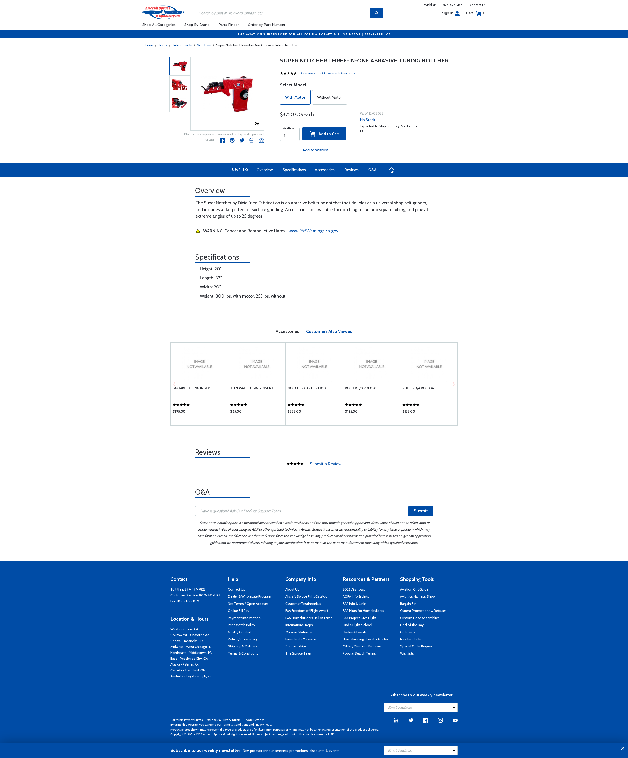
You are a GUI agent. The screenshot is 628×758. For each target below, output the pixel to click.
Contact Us (478, 5)
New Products (410, 639)
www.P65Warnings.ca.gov (313, 230)
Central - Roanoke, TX (186, 641)
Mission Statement (299, 632)
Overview (265, 169)
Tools (162, 45)
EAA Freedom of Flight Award (306, 611)
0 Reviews (307, 73)
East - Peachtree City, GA (189, 658)
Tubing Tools (182, 45)
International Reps (299, 625)
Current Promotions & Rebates (423, 611)
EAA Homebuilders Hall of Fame (308, 618)
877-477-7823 (453, 5)
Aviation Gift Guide (414, 589)
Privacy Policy (263, 724)
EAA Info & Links (354, 603)
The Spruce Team (298, 653)
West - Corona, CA (184, 629)
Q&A (372, 169)
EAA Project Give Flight (359, 618)
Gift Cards (407, 632)
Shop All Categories (159, 24)
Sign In (447, 13)
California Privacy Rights (186, 719)
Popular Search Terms (359, 653)
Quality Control (239, 632)
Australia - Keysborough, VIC (191, 676)
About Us (292, 589)
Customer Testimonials (303, 603)
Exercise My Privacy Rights (223, 719)
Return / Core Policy (243, 639)
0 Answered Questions (337, 73)
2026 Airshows (354, 589)
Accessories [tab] (287, 331)
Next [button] (453, 384)
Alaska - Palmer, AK (184, 664)
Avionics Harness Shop (417, 596)
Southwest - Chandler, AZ (189, 635)
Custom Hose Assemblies (420, 618)
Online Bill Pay (238, 611)
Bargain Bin (408, 603)
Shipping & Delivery (242, 646)
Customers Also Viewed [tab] (329, 331)
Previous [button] (174, 384)
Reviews (351, 169)
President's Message (300, 639)
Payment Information (244, 618)
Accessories (325, 169)
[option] (227, 94)
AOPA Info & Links (356, 596)
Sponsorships (296, 646)
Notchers (204, 45)
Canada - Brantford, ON (187, 670)
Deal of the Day (412, 625)
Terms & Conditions (243, 653)
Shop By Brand (196, 24)
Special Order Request (417, 646)
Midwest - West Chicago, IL (190, 647)
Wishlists (430, 5)
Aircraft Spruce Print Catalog (306, 596)
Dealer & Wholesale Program (249, 596)
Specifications (294, 169)
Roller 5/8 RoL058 (360, 388)
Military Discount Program (362, 646)
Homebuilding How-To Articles (366, 639)
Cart (476, 13)
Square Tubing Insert (192, 388)
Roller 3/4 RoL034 (418, 388)
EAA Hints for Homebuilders (363, 611)
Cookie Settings (253, 719)
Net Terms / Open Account (248, 603)
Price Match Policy (241, 625)
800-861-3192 (209, 595)
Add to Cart (327, 133)
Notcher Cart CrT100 (307, 388)
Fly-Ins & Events (355, 632)
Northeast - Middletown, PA (191, 652)
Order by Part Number (266, 24)
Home (148, 45)
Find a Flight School (357, 625)
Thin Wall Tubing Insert (251, 388)
